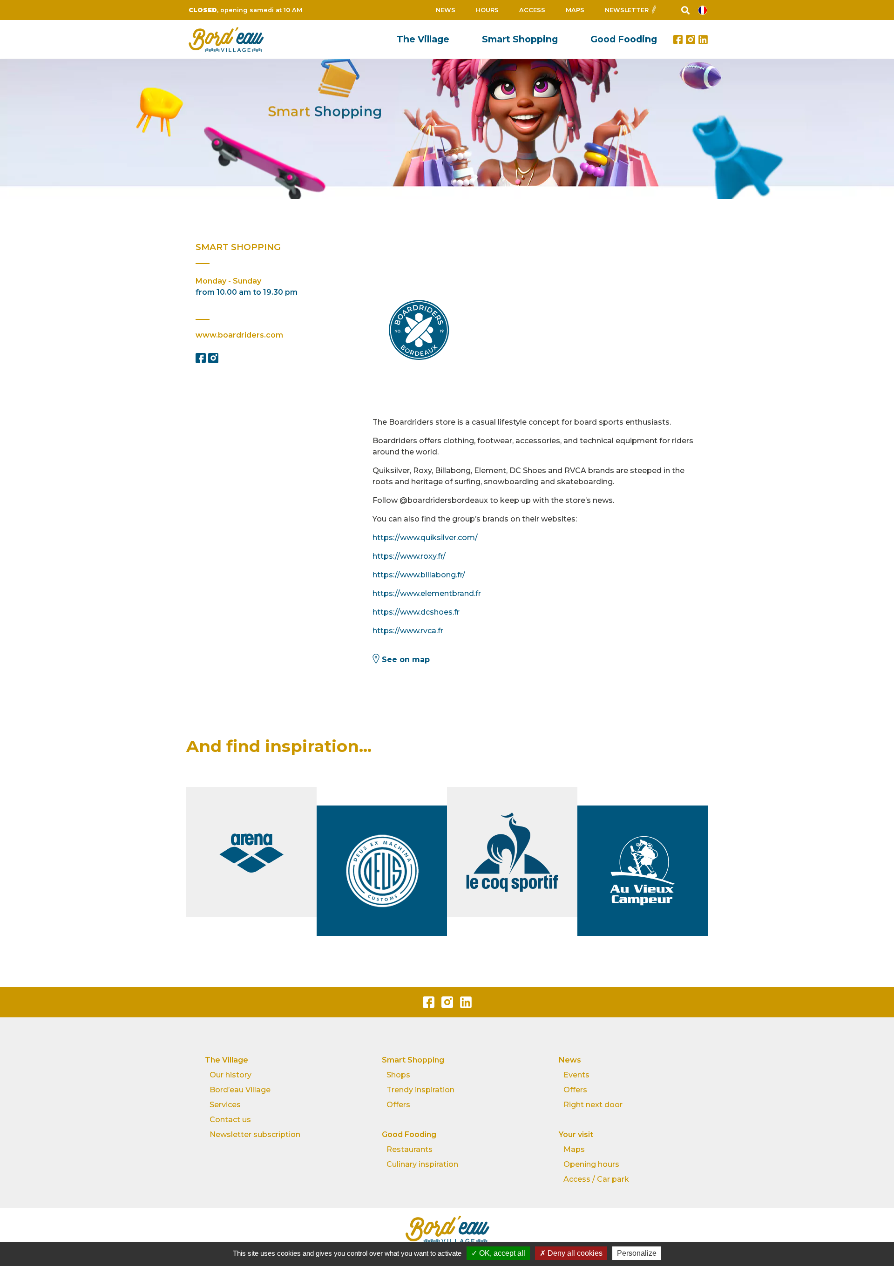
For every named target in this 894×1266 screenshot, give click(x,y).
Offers (398, 1104)
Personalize (637, 1253)
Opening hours (591, 1164)
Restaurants (409, 1149)
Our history (230, 1074)
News (445, 10)
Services (225, 1104)
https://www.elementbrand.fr (426, 593)
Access (532, 10)
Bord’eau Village (240, 1089)
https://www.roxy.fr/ (409, 556)
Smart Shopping (520, 39)
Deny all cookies (574, 1253)
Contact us (230, 1119)
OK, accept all (501, 1253)
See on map (406, 659)
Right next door (593, 1104)
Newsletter (627, 10)
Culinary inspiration (422, 1164)
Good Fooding (623, 39)
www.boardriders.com (239, 335)
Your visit (576, 1134)
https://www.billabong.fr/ (418, 574)
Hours (487, 10)
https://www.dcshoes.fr (416, 612)
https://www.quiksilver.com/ (425, 537)
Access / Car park (596, 1179)
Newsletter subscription (255, 1134)
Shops (398, 1074)
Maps (575, 10)
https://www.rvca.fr (407, 630)
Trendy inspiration (420, 1089)
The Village (423, 39)
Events (576, 1074)
